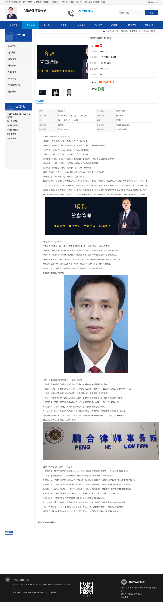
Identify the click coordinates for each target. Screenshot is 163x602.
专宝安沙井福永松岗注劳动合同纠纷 (18, 115)
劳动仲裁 (12, 46)
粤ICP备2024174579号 (38, 584)
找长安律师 (11, 134)
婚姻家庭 (12, 65)
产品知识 (115, 25)
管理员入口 (43, 592)
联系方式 (149, 25)
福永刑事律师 (12, 121)
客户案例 (98, 25)
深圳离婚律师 (12, 125)
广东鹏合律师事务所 (53, 584)
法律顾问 (133, 31)
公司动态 (81, 25)
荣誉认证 (132, 25)
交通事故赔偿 (14, 85)
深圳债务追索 (12, 130)
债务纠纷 (12, 59)
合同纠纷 (12, 72)
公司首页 (14, 25)
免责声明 (35, 592)
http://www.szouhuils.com (47, 522)
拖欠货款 (12, 52)
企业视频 (47, 25)
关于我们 (64, 25)
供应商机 (30, 25)
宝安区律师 (11, 138)
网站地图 (52, 592)
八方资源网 (26, 592)
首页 (116, 31)
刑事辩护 (12, 91)
